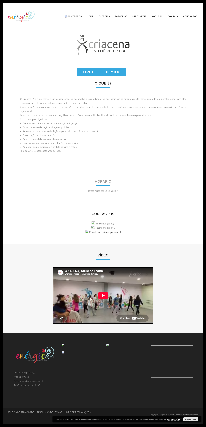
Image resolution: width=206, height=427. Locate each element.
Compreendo (190, 419)
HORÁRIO (88, 72)
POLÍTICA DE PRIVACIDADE (21, 412)
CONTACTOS (113, 72)
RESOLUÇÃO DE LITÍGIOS (49, 412)
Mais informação (173, 419)
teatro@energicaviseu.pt (109, 232)
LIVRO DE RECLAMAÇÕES (77, 412)
